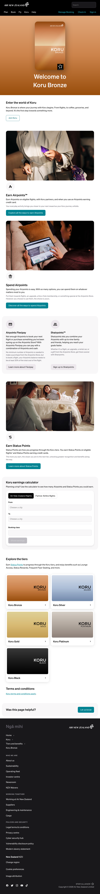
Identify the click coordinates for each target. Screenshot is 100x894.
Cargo (9, 815)
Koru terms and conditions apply (21, 693)
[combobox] (50, 507)
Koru (26, 12)
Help (34, 12)
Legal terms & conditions (17, 827)
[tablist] (32, 496)
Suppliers (10, 804)
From (10, 502)
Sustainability (12, 766)
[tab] (21, 496)
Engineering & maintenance (19, 810)
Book (13, 12)
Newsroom (11, 782)
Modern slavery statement (18, 849)
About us (10, 760)
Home (9, 735)
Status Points (17, 564)
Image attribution (14, 876)
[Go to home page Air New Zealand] (16, 6)
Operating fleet (13, 771)
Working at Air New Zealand (19, 799)
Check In (82, 12)
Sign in (93, 12)
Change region (13, 862)
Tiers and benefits (14, 743)
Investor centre (13, 776)
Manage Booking (66, 12)
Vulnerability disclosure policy (20, 843)
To (9, 514)
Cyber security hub (15, 838)
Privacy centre (12, 832)
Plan (6, 12)
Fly (20, 12)
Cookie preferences (15, 869)
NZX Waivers (12, 787)
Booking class (14, 527)
